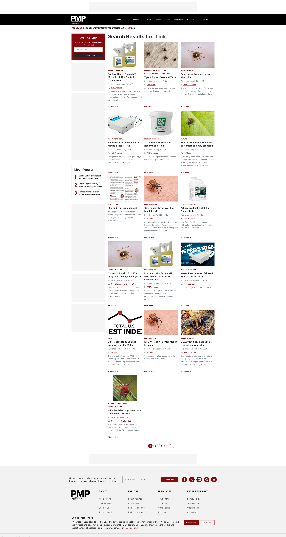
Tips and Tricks (165, 74)
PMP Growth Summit (137, 512)
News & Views (122, 20)
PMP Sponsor (116, 88)
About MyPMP (105, 499)
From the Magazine (151, 74)
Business (147, 20)
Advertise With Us (107, 512)
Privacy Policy (193, 499)
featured (184, 139)
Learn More (207, 523)
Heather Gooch (189, 84)
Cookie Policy (193, 508)
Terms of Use (193, 503)
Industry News (135, 503)
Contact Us (104, 508)
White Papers (164, 508)
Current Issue (149, 70)
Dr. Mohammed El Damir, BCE (123, 284)
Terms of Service (15, 536)
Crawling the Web (151, 204)
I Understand (191, 523)
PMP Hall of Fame (136, 508)
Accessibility (193, 512)
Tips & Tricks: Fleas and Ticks (160, 77)
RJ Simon (187, 153)
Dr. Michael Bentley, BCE (121, 421)
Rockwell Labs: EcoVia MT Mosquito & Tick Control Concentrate (122, 77)
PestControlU (203, 20)
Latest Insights (135, 499)
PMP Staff (151, 85)
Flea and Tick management (122, 208)
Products (190, 20)
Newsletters (163, 499)
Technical (136, 20)
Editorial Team (105, 503)
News (183, 70)
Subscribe (169, 479)
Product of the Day (115, 70)
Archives (162, 512)
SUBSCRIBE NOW (88, 55)
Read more (112, 107)
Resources (178, 20)
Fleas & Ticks (161, 70)
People (158, 20)
